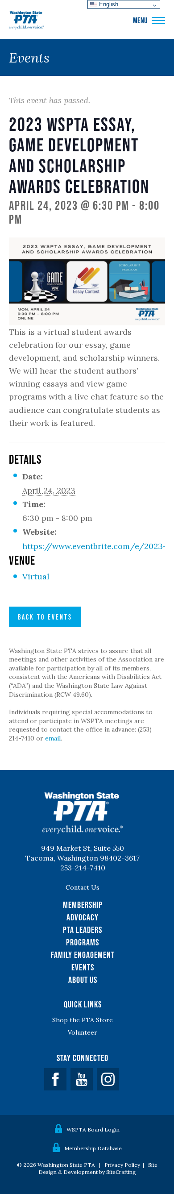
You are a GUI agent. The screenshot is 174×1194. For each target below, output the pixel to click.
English (107, 4)
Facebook (55, 1079)
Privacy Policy (122, 1164)
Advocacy (82, 917)
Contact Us (82, 887)
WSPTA (26, 20)
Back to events (45, 617)
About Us (82, 980)
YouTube (81, 1079)
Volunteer (82, 1032)
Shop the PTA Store (82, 1020)
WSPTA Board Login (93, 1129)
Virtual (36, 576)
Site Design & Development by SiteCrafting (97, 1168)
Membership (83, 905)
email (53, 738)
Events (82, 967)
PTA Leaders (82, 930)
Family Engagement (83, 955)
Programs (82, 942)
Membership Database (93, 1148)
